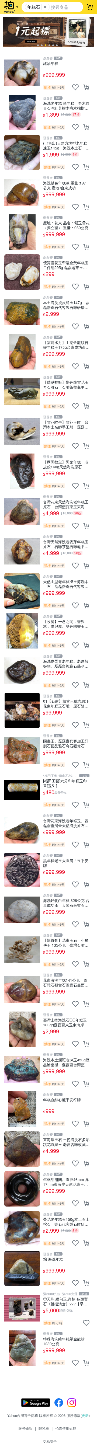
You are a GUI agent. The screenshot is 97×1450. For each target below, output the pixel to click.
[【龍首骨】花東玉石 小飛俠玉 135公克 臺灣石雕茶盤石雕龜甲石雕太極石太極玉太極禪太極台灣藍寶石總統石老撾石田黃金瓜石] (22, 949)
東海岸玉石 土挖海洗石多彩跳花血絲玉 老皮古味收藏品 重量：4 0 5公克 (66, 1141)
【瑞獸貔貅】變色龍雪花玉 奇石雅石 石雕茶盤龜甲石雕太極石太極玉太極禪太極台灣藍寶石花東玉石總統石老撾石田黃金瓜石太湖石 (66, 384)
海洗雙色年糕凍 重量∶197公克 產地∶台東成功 (64, 185)
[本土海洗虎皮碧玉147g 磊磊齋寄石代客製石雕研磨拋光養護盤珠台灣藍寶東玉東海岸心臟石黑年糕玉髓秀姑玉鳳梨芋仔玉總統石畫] (22, 312)
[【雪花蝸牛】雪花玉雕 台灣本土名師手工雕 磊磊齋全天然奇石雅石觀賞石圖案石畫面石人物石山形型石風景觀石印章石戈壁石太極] (22, 431)
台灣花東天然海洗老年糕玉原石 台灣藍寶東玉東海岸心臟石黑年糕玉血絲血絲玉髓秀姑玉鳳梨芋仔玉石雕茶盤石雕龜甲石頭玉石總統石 (65, 504)
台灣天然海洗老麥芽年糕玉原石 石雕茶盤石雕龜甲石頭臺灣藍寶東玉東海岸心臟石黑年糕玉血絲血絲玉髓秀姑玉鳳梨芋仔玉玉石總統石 (65, 544)
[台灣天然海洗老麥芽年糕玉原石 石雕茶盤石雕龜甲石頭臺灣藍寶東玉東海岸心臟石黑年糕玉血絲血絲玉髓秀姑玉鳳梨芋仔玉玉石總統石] (22, 551)
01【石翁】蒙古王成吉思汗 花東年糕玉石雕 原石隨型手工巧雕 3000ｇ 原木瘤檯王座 (66, 703)
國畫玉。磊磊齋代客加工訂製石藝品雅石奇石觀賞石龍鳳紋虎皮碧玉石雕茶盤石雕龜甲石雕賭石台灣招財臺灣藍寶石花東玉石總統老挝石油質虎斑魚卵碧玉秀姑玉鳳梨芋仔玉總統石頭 (65, 743)
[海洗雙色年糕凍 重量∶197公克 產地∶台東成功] (22, 192)
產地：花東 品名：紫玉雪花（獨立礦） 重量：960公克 (66, 225)
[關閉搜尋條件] (45, 7)
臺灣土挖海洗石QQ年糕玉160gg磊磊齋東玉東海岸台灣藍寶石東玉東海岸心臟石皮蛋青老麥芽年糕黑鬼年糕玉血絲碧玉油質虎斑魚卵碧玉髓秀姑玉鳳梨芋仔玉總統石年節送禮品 (65, 1022)
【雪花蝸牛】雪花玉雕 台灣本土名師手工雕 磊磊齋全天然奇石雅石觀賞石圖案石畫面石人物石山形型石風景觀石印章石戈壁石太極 (65, 424)
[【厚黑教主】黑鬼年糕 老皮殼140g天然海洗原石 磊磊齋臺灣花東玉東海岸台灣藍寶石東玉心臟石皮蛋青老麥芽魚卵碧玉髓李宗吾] (22, 471)
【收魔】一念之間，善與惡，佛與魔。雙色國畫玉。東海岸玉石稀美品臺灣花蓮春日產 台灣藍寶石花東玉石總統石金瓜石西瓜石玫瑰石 (65, 623)
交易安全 (50, 1441)
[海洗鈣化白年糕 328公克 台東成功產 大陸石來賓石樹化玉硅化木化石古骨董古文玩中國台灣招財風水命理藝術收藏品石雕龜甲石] (22, 910)
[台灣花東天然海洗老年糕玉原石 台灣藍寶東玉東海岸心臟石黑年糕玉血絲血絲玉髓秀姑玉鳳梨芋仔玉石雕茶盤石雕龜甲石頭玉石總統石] (22, 511)
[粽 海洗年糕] (22, 1268)
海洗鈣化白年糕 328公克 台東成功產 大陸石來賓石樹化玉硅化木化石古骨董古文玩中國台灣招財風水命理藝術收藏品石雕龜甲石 (66, 902)
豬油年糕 (50, 63)
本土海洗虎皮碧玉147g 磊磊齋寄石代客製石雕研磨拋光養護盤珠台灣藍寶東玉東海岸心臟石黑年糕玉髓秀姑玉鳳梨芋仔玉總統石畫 (66, 304)
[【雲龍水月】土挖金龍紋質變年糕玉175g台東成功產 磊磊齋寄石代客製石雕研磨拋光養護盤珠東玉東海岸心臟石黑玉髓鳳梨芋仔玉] (22, 352)
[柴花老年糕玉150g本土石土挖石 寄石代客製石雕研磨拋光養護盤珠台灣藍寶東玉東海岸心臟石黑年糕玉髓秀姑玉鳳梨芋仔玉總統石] (22, 1228)
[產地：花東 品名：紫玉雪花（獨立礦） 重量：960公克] (22, 232)
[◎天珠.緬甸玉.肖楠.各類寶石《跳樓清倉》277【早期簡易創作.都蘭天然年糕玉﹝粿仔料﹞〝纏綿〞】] (22, 1308)
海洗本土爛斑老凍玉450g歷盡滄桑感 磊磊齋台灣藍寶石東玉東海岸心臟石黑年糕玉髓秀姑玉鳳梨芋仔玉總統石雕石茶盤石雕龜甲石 (66, 1062)
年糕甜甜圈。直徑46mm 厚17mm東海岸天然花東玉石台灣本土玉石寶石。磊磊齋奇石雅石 (66, 1181)
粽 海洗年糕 (53, 1259)
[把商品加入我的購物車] (86, 87)
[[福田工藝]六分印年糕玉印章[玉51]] (22, 790)
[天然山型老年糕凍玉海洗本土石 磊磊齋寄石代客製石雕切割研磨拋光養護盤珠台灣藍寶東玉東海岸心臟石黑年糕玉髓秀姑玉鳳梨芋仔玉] (22, 591)
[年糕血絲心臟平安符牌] (22, 1109)
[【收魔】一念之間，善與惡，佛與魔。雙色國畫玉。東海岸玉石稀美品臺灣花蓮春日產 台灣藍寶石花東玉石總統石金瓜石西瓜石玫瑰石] (22, 631)
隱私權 (44, 1428)
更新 (85, 1415)
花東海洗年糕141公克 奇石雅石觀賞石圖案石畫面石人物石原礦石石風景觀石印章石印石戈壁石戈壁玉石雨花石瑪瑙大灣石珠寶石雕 (65, 982)
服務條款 (25, 1428)
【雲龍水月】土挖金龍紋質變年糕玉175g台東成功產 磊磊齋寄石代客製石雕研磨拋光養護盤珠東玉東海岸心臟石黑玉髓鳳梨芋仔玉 (66, 344)
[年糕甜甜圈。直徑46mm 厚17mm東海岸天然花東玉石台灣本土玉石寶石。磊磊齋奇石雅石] (22, 1189)
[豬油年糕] (22, 72)
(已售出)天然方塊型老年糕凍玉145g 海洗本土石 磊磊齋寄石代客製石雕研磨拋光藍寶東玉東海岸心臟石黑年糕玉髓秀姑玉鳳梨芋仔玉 (66, 145)
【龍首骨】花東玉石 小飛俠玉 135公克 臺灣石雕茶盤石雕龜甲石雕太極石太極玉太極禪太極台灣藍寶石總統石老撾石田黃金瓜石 (65, 942)
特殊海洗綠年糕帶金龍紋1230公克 (64, 1341)
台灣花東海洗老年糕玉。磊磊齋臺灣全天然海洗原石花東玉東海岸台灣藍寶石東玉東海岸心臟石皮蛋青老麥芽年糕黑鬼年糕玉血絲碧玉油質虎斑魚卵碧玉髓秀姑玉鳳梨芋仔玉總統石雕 (65, 823)
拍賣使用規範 (65, 1428)
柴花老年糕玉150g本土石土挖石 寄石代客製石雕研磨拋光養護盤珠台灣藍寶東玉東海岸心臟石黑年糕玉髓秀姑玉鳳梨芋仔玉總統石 (66, 1221)
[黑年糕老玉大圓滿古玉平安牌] (22, 870)
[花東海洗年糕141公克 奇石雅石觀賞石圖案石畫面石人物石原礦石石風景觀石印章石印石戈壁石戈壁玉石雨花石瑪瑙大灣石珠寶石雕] (22, 989)
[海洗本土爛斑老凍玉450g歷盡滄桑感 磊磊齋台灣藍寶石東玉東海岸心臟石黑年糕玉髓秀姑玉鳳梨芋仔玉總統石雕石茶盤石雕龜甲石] (22, 1069)
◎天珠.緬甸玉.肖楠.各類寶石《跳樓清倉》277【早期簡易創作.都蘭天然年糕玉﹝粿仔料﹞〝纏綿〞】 (65, 1301)
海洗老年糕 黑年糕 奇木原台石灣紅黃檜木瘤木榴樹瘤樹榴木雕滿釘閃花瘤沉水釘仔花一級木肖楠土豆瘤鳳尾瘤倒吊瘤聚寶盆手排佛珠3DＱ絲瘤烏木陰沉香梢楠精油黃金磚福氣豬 (66, 105)
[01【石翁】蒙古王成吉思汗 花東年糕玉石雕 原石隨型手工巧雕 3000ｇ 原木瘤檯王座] (22, 710)
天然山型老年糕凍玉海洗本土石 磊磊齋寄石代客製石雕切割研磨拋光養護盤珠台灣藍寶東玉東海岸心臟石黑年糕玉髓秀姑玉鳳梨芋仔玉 (65, 583)
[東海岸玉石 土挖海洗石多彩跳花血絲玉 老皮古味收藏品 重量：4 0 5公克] (22, 1149)
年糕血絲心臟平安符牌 (62, 1099)
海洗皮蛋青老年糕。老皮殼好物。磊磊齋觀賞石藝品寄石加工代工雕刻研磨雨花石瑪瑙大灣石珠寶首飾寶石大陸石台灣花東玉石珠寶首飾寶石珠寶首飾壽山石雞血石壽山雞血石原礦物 (65, 663)
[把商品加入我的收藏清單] (75, 87)
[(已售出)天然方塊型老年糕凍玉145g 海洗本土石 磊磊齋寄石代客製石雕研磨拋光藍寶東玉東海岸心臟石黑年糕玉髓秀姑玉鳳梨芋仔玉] (22, 152)
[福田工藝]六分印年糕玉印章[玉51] (65, 783)
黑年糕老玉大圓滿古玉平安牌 (65, 862)
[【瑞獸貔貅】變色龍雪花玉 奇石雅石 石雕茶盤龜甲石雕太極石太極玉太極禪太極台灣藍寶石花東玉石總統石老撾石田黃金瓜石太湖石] (22, 391)
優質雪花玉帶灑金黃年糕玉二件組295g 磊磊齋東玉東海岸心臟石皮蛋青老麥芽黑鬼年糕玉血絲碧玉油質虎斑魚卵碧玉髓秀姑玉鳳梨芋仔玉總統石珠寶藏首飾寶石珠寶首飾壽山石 (65, 265)
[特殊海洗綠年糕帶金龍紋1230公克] (22, 1348)
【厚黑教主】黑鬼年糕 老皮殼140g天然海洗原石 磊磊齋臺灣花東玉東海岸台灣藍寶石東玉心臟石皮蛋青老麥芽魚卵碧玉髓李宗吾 (66, 464)
